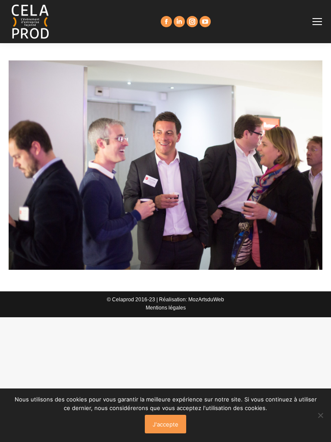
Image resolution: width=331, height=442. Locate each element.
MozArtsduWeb (206, 300)
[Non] (320, 415)
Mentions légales (166, 308)
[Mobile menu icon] (317, 21)
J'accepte (165, 424)
